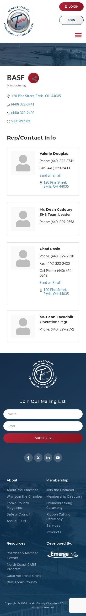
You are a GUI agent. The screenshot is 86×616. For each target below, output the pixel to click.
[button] (78, 35)
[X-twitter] (38, 457)
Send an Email (50, 175)
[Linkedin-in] (48, 457)
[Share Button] (33, 78)
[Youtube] (58, 457)
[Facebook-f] (28, 457)
